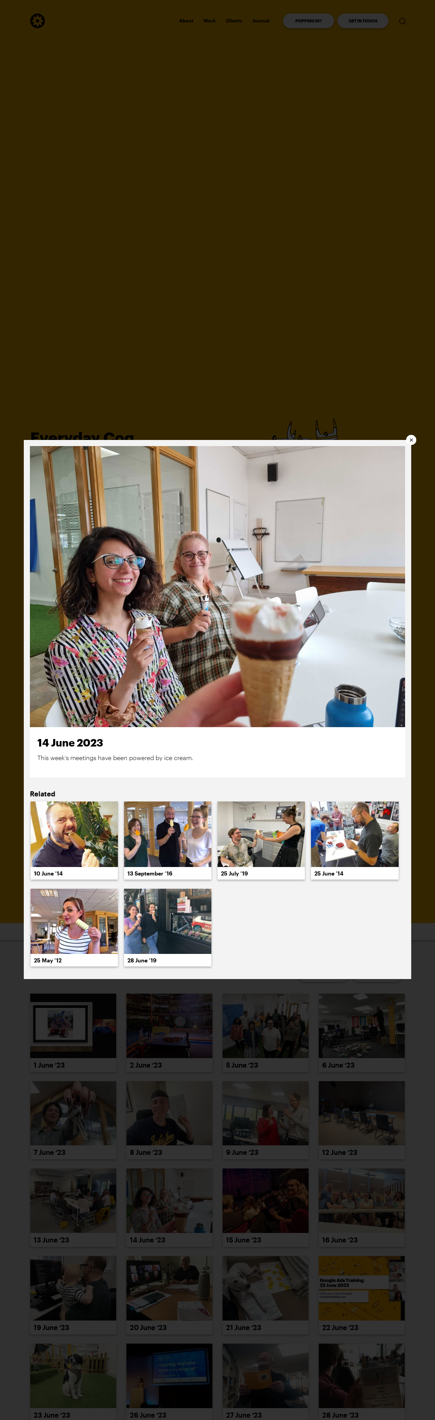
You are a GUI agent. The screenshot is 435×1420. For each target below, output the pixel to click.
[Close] (411, 440)
